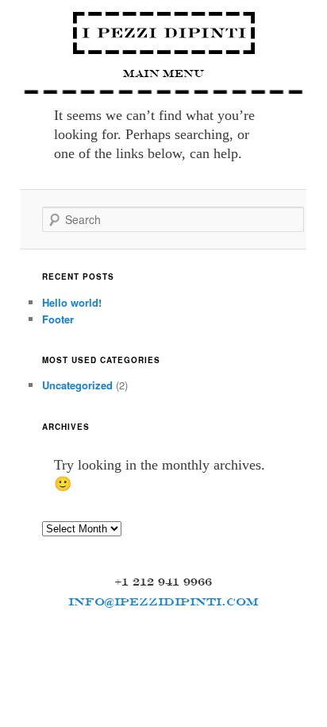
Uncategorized (77, 385)
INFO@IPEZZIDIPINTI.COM (163, 601)
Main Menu (163, 73)
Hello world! (72, 302)
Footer (58, 319)
